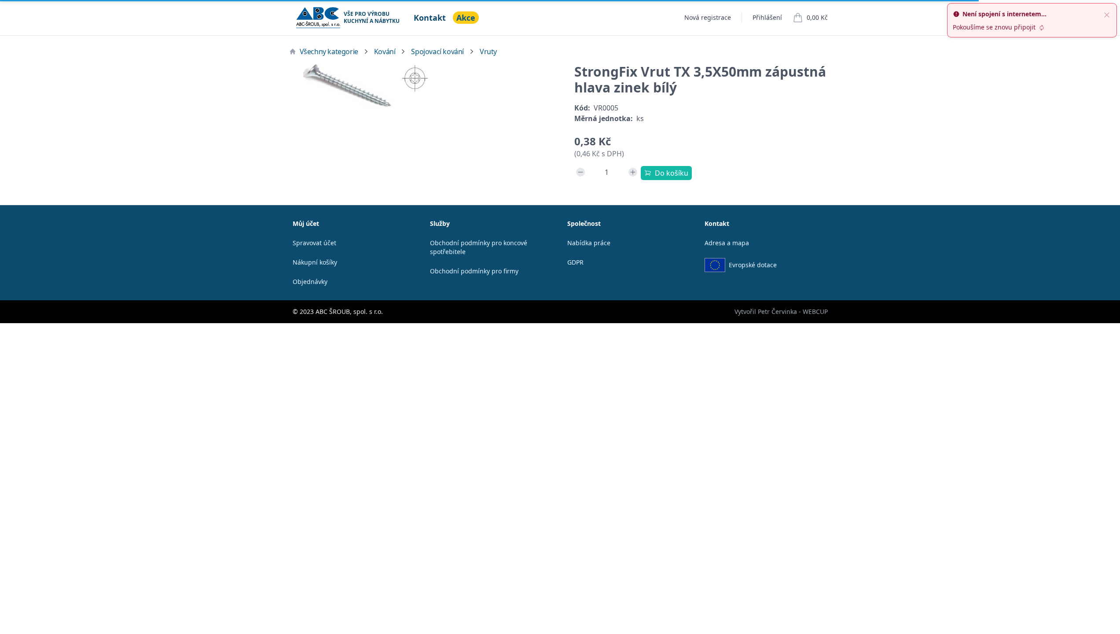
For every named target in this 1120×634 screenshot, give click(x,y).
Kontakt (430, 17)
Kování (385, 51)
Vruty (488, 51)
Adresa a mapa (727, 243)
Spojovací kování (437, 51)
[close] (1107, 14)
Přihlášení (767, 17)
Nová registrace (707, 17)
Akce (465, 17)
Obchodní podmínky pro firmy (474, 271)
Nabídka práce (588, 243)
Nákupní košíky (315, 262)
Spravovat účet (314, 243)
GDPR (575, 262)
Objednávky (310, 281)
